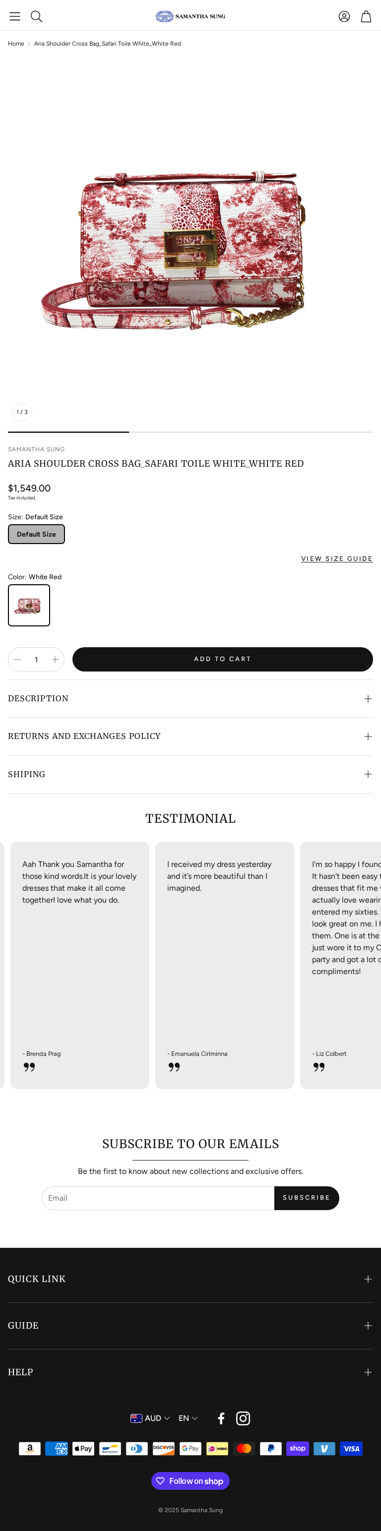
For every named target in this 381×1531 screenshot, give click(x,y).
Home (16, 43)
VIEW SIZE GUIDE (337, 558)
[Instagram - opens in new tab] (243, 1418)
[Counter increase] (55, 660)
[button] (15, 16)
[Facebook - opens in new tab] (221, 1418)
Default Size (36, 534)
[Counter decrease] (17, 660)
